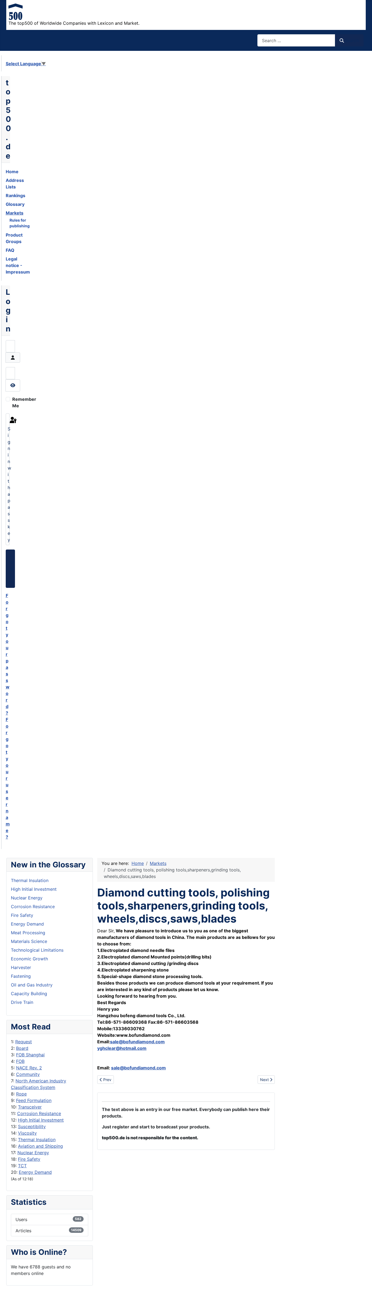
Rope (21, 1094)
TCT (22, 1165)
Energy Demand (35, 1172)
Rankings (15, 195)
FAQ (10, 250)
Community (28, 1074)
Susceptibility (32, 1126)
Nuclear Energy (33, 1152)
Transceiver (30, 1107)
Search (352, 40)
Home (12, 171)
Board (22, 1048)
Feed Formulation (33, 1100)
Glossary (15, 204)
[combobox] (296, 40)
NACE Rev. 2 (29, 1067)
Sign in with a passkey (9, 484)
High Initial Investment (41, 1120)
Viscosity (27, 1133)
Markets (14, 213)
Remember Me (24, 402)
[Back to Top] (362, 1306)
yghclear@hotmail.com (122, 1048)
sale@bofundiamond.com (137, 1041)
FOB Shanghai (30, 1054)
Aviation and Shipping (40, 1146)
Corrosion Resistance (39, 1113)
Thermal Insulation (37, 1139)
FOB (20, 1061)
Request (23, 1041)
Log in (11, 568)
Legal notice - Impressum (18, 265)
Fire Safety (29, 1159)
